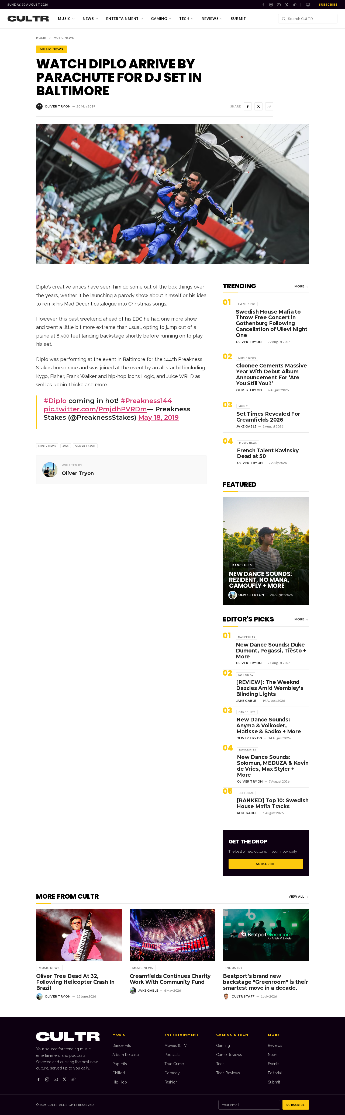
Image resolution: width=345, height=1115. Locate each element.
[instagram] (47, 1079)
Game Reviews (229, 1055)
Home (41, 37)
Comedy (172, 1073)
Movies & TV (175, 1045)
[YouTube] (279, 5)
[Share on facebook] (248, 106)
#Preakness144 (146, 401)
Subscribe (328, 4)
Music (64, 18)
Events (273, 1064)
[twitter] (64, 1079)
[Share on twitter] (258, 106)
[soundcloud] (73, 1079)
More (302, 286)
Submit (238, 18)
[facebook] (38, 1079)
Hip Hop (119, 1082)
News (88, 18)
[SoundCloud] (294, 5)
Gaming (159, 18)
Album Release (125, 1055)
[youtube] (55, 1079)
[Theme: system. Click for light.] (307, 4)
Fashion (171, 1082)
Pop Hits (119, 1064)
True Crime (174, 1064)
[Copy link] (269, 106)
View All (299, 896)
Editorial (275, 1073)
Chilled (118, 1073)
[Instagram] (271, 5)
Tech (184, 18)
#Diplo (55, 401)
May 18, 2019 (158, 417)
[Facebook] (263, 5)
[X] (287, 5)
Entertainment (122, 18)
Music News (64, 37)
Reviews (210, 18)
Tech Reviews (228, 1073)
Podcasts (172, 1055)
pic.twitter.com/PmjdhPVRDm (95, 409)
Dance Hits (121, 1045)
